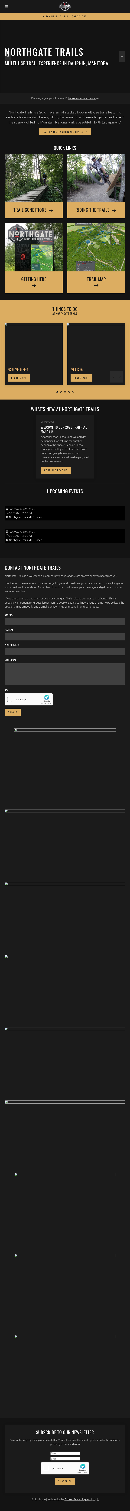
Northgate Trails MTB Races (25, 517)
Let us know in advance (82, 98)
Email (9, 630)
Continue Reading (56, 470)
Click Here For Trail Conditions (65, 16)
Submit (12, 712)
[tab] (57, 392)
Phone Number (12, 645)
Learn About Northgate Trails (63, 131)
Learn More (18, 378)
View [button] (65, 766)
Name (9, 615)
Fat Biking (14, 370)
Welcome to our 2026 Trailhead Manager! (64, 429)
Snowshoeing (79, 370)
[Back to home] (65, 6)
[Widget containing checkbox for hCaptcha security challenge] (29, 699)
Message (10, 660)
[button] (6, 6)
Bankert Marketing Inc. (78, 1499)
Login (96, 1499)
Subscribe (65, 1481)
